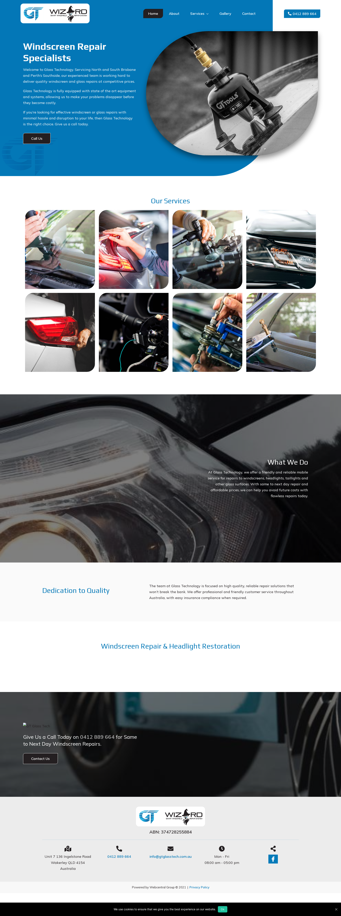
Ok (222, 909)
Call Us (36, 138)
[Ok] (336, 909)
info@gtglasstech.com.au (171, 856)
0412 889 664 (304, 13)
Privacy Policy (199, 887)
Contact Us (40, 758)
